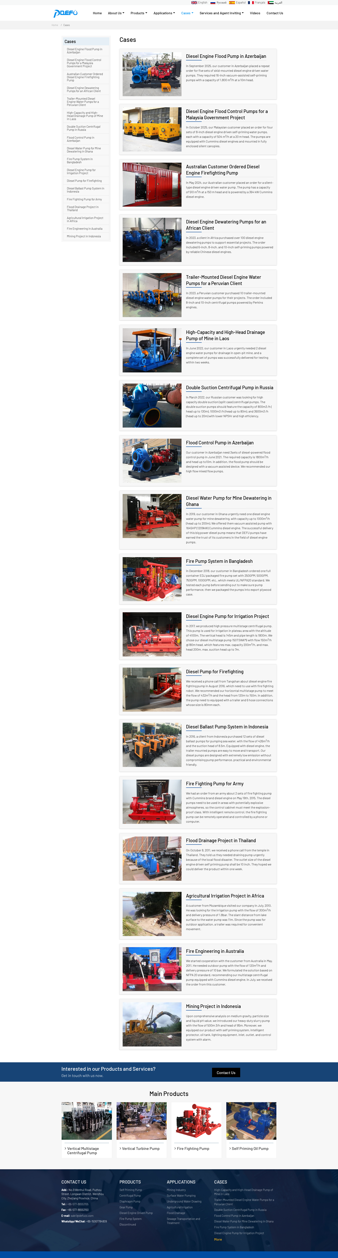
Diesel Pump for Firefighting (215, 671)
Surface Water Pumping (181, 1195)
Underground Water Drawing (184, 1201)
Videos (255, 13)
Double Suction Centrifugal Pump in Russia (229, 387)
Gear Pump (126, 1207)
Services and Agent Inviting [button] (220, 13)
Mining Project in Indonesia (213, 1006)
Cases (220, 1181)
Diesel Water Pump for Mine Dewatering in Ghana (228, 501)
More (218, 1239)
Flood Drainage (176, 1213)
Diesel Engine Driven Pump (136, 1213)
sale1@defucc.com (82, 1215)
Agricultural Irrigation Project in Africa (225, 895)
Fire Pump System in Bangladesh (219, 561)
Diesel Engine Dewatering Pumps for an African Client (226, 225)
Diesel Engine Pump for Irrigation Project (227, 616)
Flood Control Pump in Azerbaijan (220, 442)
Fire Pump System (131, 1218)
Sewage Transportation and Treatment (183, 1221)
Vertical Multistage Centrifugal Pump (83, 1150)
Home (97, 13)
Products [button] (137, 13)
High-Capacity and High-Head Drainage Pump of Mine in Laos (225, 335)
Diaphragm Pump (130, 1201)
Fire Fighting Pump (193, 1148)
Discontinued (128, 1224)
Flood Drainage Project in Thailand (221, 840)
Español (241, 2)
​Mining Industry (176, 1190)
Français (260, 2)
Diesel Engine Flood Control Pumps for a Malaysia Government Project (227, 114)
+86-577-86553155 (77, 1204)
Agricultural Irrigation (180, 1207)
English (202, 2)
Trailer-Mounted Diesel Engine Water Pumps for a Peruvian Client (223, 280)
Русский (222, 2)
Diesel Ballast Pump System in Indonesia (227, 726)
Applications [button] (163, 13)
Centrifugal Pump (130, 1195)
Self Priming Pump (131, 1190)
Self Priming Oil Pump (250, 1148)
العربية (278, 2)
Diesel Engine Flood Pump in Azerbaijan (226, 56)
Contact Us (275, 13)
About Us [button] (115, 13)
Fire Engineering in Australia (215, 951)
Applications (181, 1181)
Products (130, 1181)
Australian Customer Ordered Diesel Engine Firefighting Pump (223, 170)
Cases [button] (186, 13)
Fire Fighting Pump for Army (215, 783)
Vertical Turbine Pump (141, 1148)
